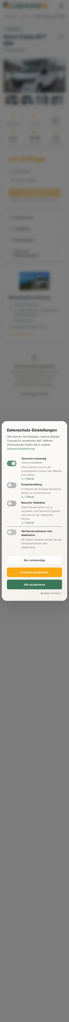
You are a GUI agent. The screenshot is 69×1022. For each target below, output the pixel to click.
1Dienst (27, 478)
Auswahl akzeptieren (34, 572)
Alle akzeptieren (34, 584)
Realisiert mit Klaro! (51, 593)
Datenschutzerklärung (21, 448)
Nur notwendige (34, 560)
